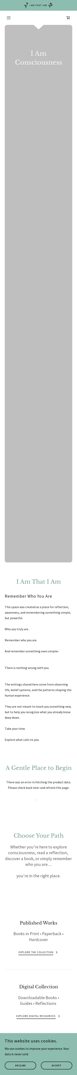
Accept (56, 1065)
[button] (10, 18)
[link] (68, 18)
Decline (20, 1065)
